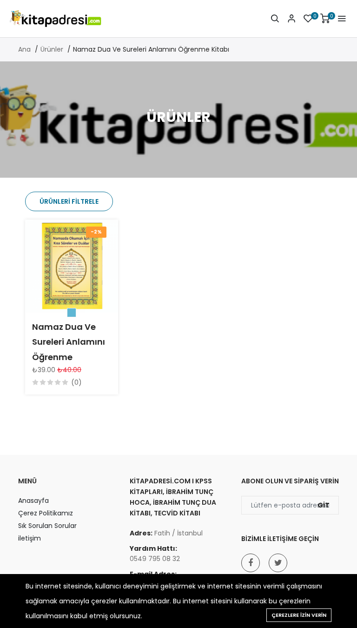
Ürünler (51, 49)
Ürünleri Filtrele (69, 201)
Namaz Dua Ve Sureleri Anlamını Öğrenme (68, 342)
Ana (24, 49)
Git (323, 505)
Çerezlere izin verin (298, 615)
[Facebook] (250, 563)
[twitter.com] (278, 563)
